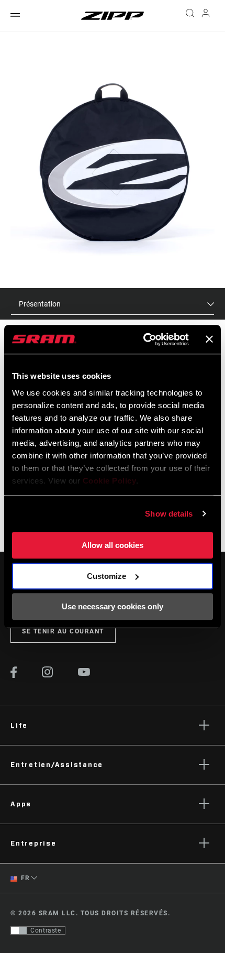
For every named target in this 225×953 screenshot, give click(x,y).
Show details (169, 513)
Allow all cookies (112, 545)
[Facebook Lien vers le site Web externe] (13, 675)
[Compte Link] (206, 16)
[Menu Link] (15, 15)
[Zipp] (112, 16)
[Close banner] (209, 339)
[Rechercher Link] (190, 15)
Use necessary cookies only (112, 606)
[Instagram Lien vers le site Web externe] (47, 674)
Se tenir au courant (63, 631)
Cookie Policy (110, 480)
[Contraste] (19, 930)
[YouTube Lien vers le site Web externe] (84, 673)
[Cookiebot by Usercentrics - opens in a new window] (144, 339)
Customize (106, 576)
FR (24, 878)
